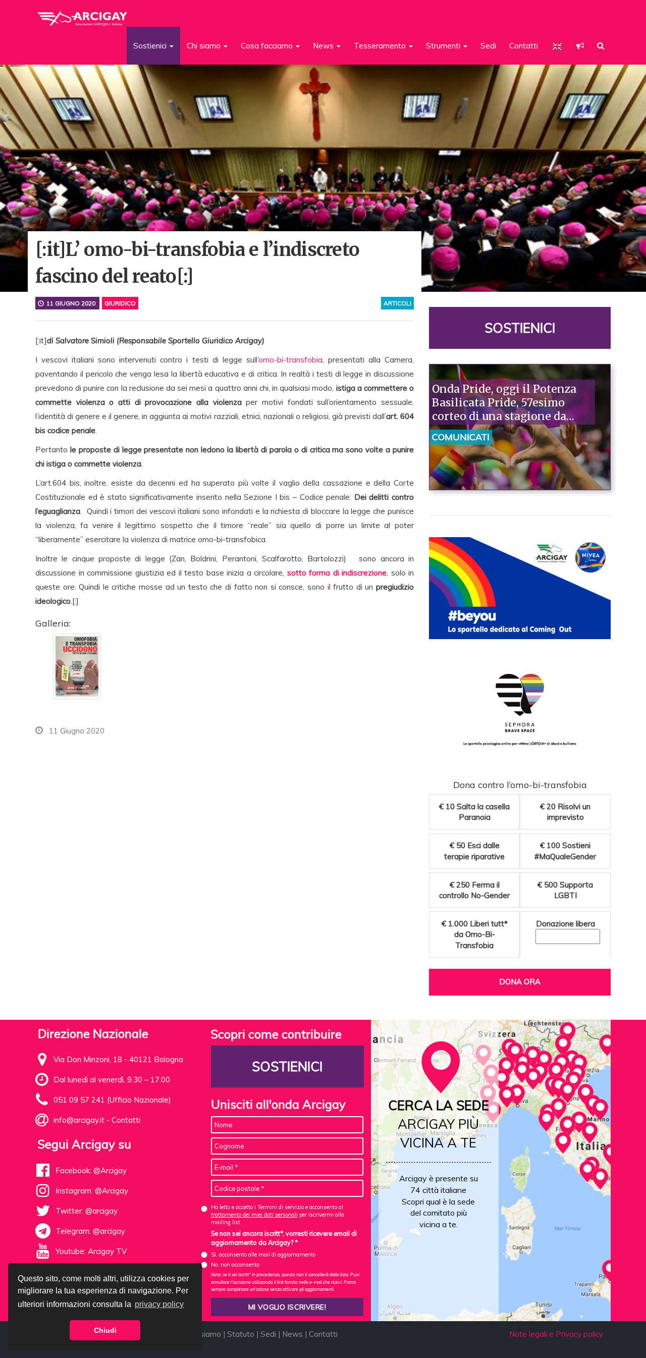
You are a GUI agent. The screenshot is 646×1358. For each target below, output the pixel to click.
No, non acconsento (235, 1264)
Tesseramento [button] (381, 45)
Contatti (523, 45)
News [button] (324, 45)
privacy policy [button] (159, 1304)
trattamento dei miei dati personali (254, 1214)
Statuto (240, 1334)
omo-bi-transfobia (290, 359)
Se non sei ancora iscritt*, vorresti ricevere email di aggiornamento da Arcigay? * (284, 1237)
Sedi (488, 45)
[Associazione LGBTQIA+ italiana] (83, 14)
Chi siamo (204, 1334)
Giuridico (120, 303)
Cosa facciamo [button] (268, 45)
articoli (397, 303)
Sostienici (519, 328)
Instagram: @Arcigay (92, 1190)
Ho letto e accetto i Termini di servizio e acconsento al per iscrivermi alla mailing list (277, 1215)
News (292, 1334)
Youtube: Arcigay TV (91, 1251)
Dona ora (520, 981)
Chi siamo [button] (205, 45)
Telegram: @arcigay (90, 1231)
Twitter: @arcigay (87, 1211)
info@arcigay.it (78, 1120)
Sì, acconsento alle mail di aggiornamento (263, 1254)
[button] (580, 46)
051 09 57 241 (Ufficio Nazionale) (112, 1100)
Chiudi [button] (105, 1330)
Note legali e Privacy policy (556, 1334)
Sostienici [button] (151, 45)
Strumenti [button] (444, 45)
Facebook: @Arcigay (91, 1170)
